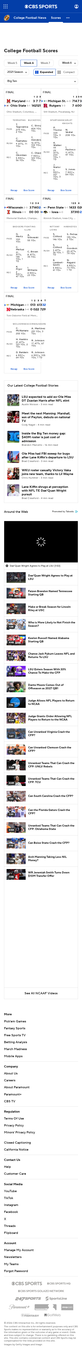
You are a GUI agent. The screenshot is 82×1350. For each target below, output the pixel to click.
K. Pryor (19, 268)
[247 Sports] (28, 1298)
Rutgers (55, 105)
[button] (5, 6)
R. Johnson (37, 340)
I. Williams (32, 269)
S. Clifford (57, 235)
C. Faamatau (21, 139)
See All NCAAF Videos (41, 993)
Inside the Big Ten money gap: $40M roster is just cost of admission (44, 437)
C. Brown (32, 252)
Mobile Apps (13, 1056)
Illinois (16, 212)
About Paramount (16, 1087)
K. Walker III (57, 145)
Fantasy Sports (14, 1028)
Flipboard (11, 1233)
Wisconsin (15, 207)
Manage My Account (19, 1250)
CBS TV (9, 1101)
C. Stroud (36, 126)
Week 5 (12, 63)
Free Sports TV (15, 1035)
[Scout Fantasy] (30, 1315)
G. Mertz (19, 235)
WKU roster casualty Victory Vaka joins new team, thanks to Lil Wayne (47, 472)
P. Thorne (57, 129)
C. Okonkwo (21, 154)
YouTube (10, 1191)
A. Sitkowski (32, 236)
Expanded (46, 72)
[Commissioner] (46, 1306)
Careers (9, 1080)
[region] (41, 541)
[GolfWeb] (52, 1315)
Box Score (28, 190)
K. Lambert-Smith (58, 262)
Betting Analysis (15, 1042)
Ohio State (18, 105)
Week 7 (45, 63)
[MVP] (67, 1306)
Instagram (11, 1205)
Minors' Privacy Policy (19, 1132)
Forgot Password (16, 1271)
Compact (69, 72)
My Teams (11, 1264)
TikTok (8, 1198)
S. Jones (70, 169)
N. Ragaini (71, 261)
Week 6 (29, 63)
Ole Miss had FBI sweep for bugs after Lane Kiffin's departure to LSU (47, 455)
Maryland (18, 101)
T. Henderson (37, 139)
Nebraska (17, 309)
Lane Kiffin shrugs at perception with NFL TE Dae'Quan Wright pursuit (45, 490)
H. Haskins (22, 339)
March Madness (15, 1049)
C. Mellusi (20, 248)
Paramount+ (12, 1094)
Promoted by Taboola (63, 511)
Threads (10, 1226)
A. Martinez (38, 328)
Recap (14, 190)
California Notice (16, 1150)
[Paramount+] (19, 1306)
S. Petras (72, 234)
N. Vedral (69, 131)
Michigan (17, 304)
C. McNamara (22, 329)
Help (7, 1167)
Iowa (55, 212)
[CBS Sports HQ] (58, 1283)
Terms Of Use (14, 1119)
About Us (11, 1073)
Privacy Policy (14, 1125)
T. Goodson (72, 247)
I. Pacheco (70, 148)
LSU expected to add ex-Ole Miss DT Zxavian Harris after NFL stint (46, 399)
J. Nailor (57, 166)
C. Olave (36, 153)
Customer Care (15, 1174)
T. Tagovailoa (22, 125)
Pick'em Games (15, 1021)
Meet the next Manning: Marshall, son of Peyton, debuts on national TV (46, 417)
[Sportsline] (56, 1298)
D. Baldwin (22, 352)
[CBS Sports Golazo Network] (41, 1291)
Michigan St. (57, 101)
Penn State (56, 207)
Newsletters (12, 1257)
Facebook (11, 1212)
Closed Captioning (17, 1143)
